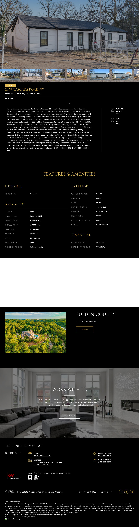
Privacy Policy (105, 492)
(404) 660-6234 (104, 455)
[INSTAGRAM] (126, 492)
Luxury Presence (55, 492)
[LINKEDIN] (132, 492)
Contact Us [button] (69, 416)
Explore (84, 329)
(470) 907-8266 (104, 462)
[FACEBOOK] (121, 492)
